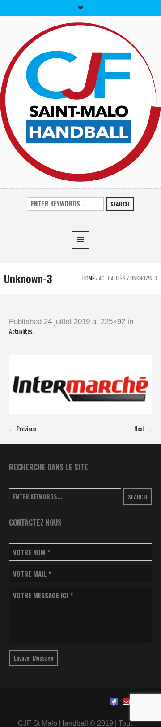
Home (88, 278)
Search (119, 204)
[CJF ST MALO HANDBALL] (80, 101)
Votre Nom (31, 552)
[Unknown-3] (80, 384)
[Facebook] (114, 701)
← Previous (22, 428)
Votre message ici (43, 595)
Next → (143, 428)
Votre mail (32, 573)
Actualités (112, 278)
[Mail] (126, 701)
